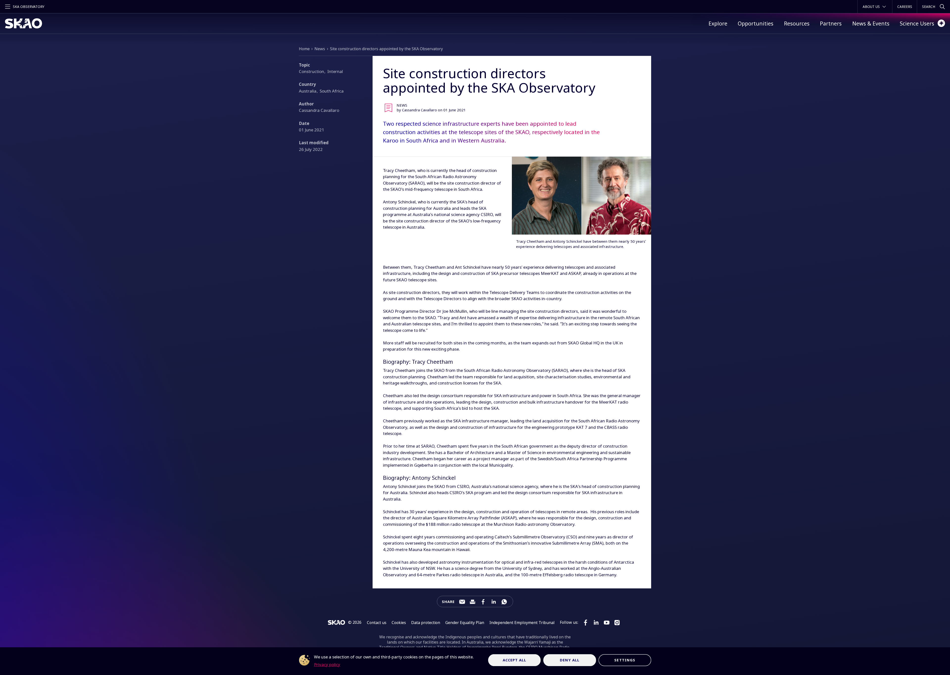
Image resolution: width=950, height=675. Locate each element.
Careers (904, 6)
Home (304, 48)
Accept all (514, 659)
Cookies (399, 622)
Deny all (570, 659)
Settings (624, 659)
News (319, 48)
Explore (718, 23)
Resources (796, 23)
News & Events (870, 23)
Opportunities (755, 23)
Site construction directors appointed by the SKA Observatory (386, 48)
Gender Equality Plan (464, 622)
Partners (831, 23)
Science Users (917, 23)
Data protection (425, 622)
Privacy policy (327, 664)
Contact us (376, 622)
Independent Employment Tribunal (522, 622)
